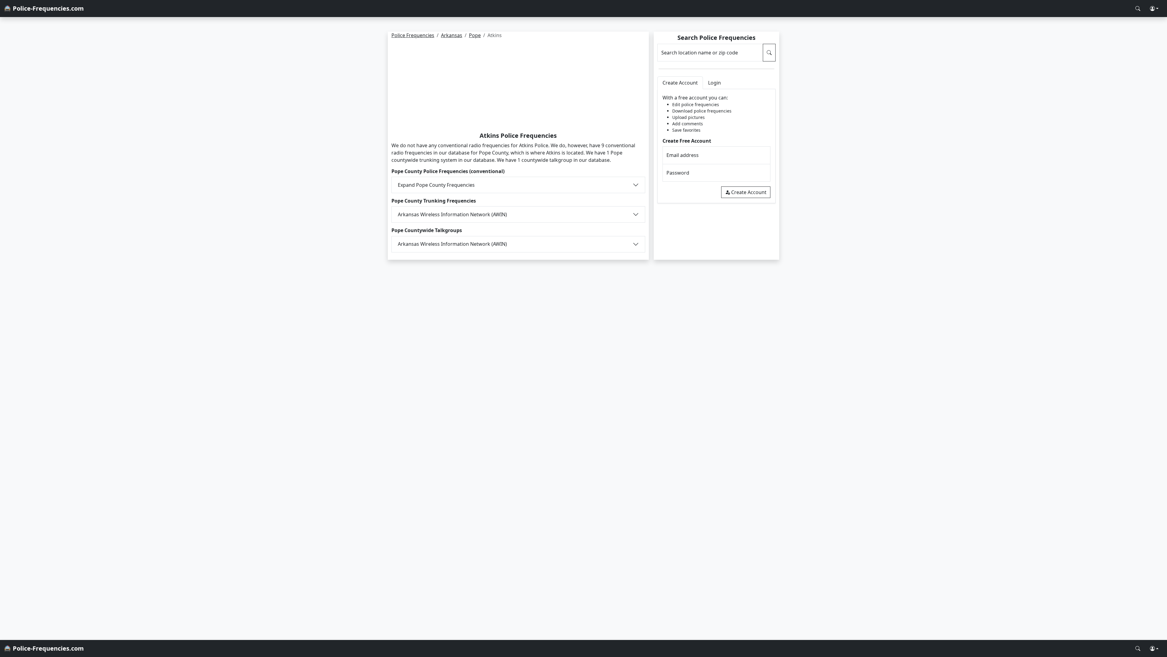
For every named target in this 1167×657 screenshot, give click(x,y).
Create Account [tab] (680, 82)
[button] (1154, 8)
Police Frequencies (412, 35)
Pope (475, 35)
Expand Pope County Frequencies (436, 185)
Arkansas (451, 35)
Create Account (748, 192)
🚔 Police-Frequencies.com (44, 8)
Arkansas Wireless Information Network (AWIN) (452, 214)
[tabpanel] (716, 146)
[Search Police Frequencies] (1138, 8)
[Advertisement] (518, 86)
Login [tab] (714, 82)
